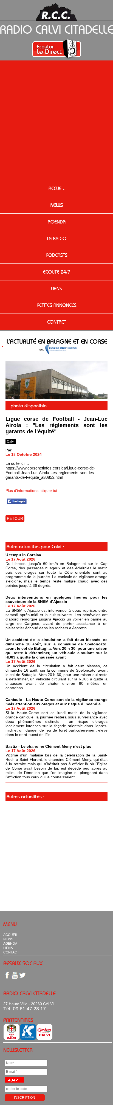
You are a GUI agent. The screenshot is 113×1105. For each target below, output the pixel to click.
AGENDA (57, 222)
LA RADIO (56, 239)
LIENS (56, 289)
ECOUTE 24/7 (56, 272)
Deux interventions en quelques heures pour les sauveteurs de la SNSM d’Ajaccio (56, 599)
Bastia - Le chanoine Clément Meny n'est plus (48, 746)
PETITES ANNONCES (57, 305)
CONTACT (56, 322)
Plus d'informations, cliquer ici (31, 490)
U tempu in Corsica (23, 555)
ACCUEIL (56, 188)
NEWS (56, 205)
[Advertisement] (56, 121)
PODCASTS (56, 255)
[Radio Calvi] (56, 397)
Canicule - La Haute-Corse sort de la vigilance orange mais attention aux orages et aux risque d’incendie (56, 701)
